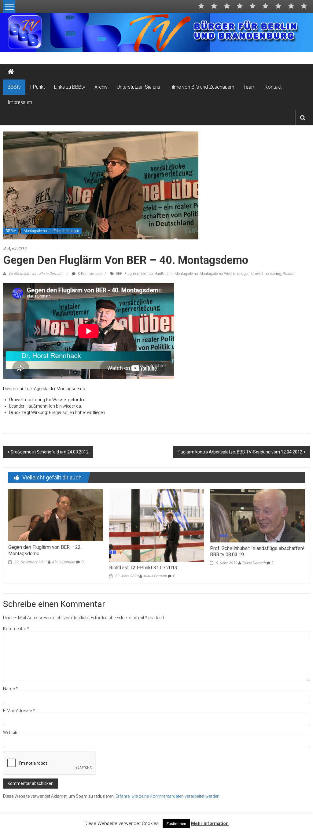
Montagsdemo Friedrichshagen (224, 274)
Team (249, 87)
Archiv (101, 87)
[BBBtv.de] (10, 72)
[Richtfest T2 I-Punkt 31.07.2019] (156, 525)
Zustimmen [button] (176, 823)
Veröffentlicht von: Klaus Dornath (35, 274)
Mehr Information (210, 823)
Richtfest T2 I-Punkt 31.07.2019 (143, 568)
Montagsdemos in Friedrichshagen (51, 231)
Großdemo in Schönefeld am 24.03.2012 (50, 451)
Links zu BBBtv (69, 87)
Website (10, 732)
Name (10, 688)
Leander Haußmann (157, 274)
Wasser (289, 274)
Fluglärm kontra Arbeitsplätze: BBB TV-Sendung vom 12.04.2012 (240, 451)
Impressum (20, 102)
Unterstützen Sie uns (138, 87)
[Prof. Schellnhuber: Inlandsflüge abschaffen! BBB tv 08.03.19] (257, 515)
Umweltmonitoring (266, 274)
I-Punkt (37, 87)
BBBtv (14, 87)
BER (119, 274)
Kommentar (16, 628)
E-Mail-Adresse (19, 710)
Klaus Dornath (63, 562)
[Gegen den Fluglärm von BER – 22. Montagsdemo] (55, 514)
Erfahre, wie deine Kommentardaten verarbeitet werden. (168, 796)
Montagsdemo (186, 274)
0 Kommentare (89, 274)
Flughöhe (131, 274)
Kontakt (273, 87)
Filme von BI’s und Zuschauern (201, 87)
